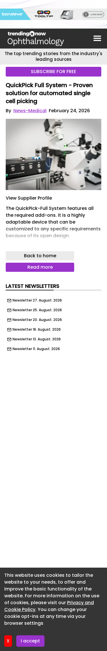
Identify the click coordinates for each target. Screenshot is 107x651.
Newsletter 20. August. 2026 (37, 320)
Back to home (40, 255)
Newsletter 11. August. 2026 (36, 349)
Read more (40, 267)
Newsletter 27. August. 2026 (37, 300)
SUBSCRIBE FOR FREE (53, 71)
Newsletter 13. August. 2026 (37, 339)
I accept (30, 641)
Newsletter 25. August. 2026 (37, 310)
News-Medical (30, 110)
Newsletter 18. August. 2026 (37, 329)
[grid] (53, 323)
